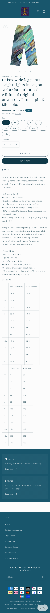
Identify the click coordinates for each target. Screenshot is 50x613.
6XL (6, 134)
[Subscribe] (42, 577)
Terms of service (40, 604)
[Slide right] (30, 71)
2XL (14, 128)
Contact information (28, 608)
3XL (24, 128)
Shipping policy (12, 608)
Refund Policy (11, 552)
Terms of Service (11, 558)
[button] (5, 11)
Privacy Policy (11, 541)
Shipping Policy (11, 547)
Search (8, 524)
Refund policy (16, 604)
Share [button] (6, 170)
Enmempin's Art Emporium (23, 601)
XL (6, 128)
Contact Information (13, 530)
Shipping (18, 113)
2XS (6, 122)
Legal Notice (10, 536)
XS (15, 122)
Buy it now (25, 161)
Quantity (5, 140)
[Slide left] (19, 71)
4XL (33, 128)
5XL (43, 128)
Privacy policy (28, 604)
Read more (10, 469)
